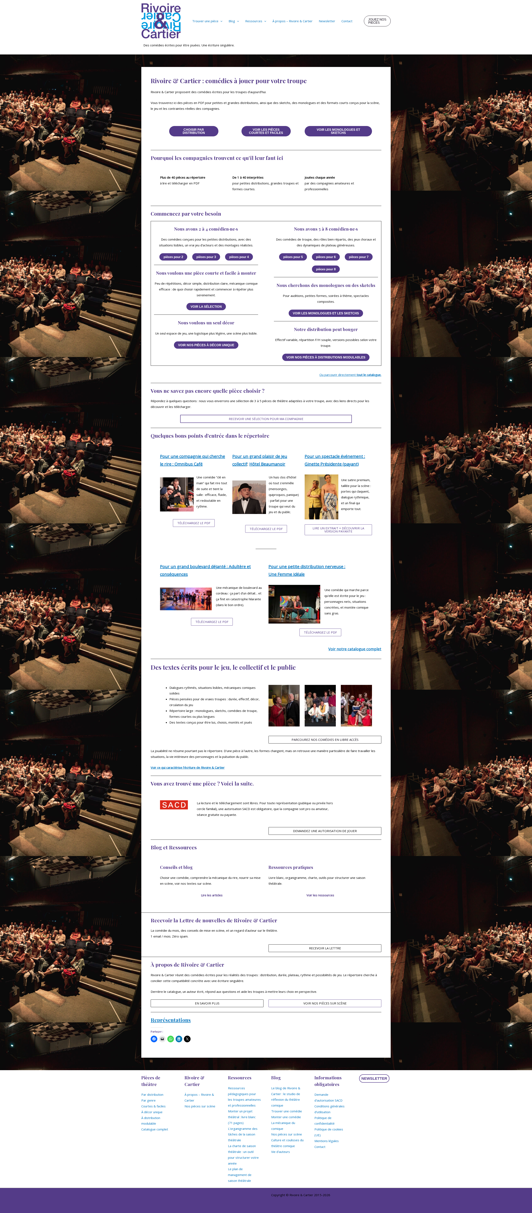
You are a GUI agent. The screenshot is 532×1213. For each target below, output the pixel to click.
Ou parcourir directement (350, 375)
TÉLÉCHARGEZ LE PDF (193, 523)
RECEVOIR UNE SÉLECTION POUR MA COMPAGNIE (266, 419)
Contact (319, 1147)
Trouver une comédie (286, 1111)
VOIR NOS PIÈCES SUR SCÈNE (325, 1003)
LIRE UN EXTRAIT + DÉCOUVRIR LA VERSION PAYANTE (338, 529)
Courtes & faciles (153, 1106)
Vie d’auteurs (280, 1152)
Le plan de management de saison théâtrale (239, 1175)
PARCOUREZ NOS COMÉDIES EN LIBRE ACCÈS (325, 739)
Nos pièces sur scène (200, 1106)
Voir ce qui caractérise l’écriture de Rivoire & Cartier (188, 767)
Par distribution (152, 1094)
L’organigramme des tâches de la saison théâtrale (242, 1134)
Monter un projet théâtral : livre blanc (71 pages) (242, 1117)
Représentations (171, 1019)
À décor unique (152, 1112)
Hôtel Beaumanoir (267, 464)
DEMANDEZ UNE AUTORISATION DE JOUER (325, 831)
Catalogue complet (154, 1129)
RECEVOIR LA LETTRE (325, 948)
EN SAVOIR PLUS (207, 1003)
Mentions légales (326, 1141)
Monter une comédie (286, 1117)
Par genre (148, 1100)
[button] (220, 21)
